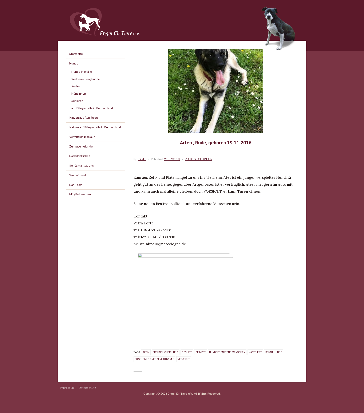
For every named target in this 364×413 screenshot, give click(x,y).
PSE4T (142, 159)
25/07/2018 (172, 159)
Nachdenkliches (79, 156)
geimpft (200, 352)
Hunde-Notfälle (81, 71)
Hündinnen (78, 93)
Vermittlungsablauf (82, 136)
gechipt (187, 352)
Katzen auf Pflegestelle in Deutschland (95, 127)
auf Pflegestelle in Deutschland (92, 108)
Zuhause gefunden (198, 159)
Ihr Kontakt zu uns (81, 165)
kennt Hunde (273, 352)
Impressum (67, 387)
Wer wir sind (77, 175)
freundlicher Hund (165, 352)
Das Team (75, 184)
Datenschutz (87, 387)
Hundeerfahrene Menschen (227, 352)
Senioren (77, 100)
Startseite (76, 53)
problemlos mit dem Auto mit (154, 359)
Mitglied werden (80, 194)
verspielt (184, 359)
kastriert (255, 352)
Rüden (75, 86)
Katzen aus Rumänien (83, 117)
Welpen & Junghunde (85, 79)
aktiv (145, 352)
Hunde (73, 63)
